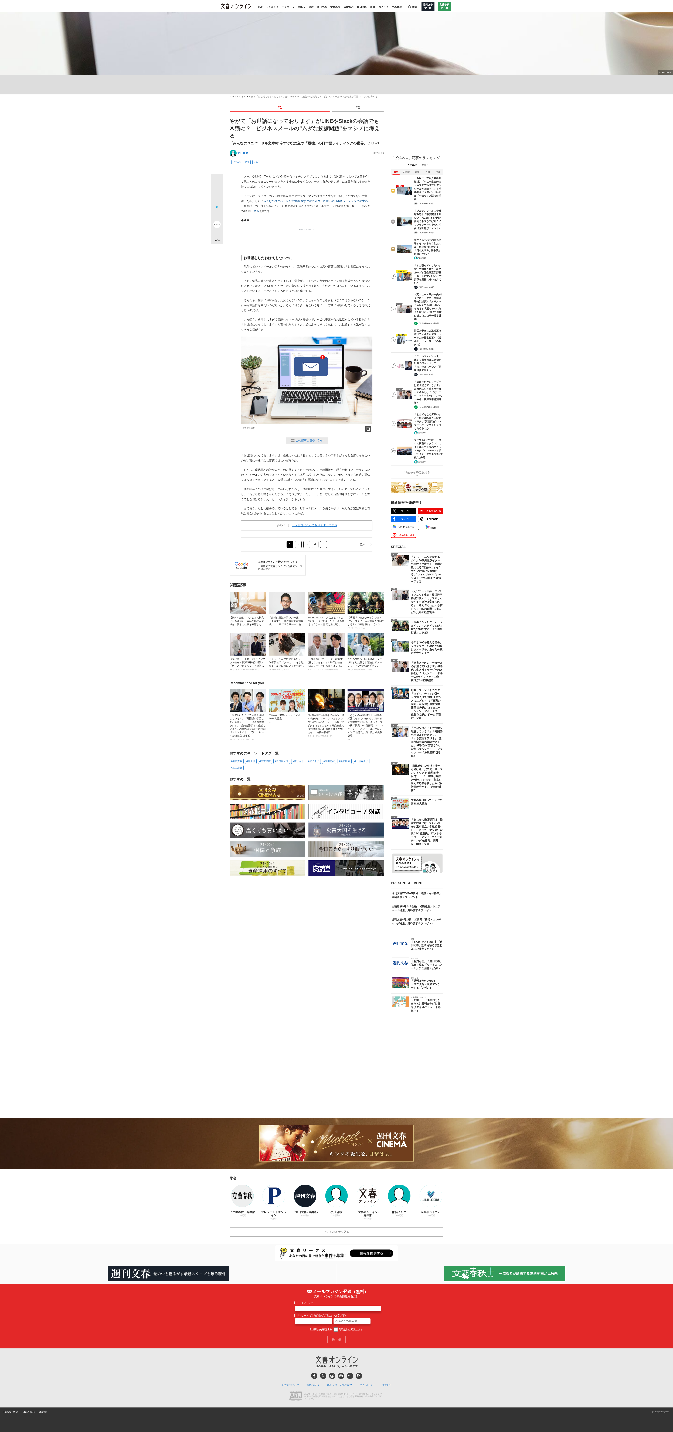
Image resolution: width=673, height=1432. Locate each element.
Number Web (11, 1411)
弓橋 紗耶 (422, 258)
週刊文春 (322, 7)
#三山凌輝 (236, 767)
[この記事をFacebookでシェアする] (217, 191)
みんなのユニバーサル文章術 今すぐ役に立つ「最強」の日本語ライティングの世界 (315, 201)
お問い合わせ (313, 1385)
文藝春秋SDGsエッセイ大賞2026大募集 (284, 718)
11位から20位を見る (417, 472)
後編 (256, 211)
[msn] (350, 1376)
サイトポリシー (367, 1385)
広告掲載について (290, 1385)
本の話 (43, 1411)
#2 (358, 107)
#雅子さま (298, 761)
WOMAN (349, 7)
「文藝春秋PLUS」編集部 (428, 323)
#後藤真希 (236, 761)
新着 (260, 7)
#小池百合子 (361, 761)
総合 (425, 164)
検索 (414, 7)
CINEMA (362, 7)
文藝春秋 (335, 7)
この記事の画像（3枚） (310, 440)
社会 (256, 162)
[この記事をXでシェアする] (217, 181)
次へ (363, 544)
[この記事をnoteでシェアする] (217, 225)
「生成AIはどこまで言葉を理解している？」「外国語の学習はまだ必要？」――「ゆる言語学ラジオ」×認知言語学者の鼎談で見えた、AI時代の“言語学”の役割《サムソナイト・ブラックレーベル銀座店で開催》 (248, 727)
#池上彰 (250, 761)
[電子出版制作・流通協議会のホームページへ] (295, 1396)
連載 (311, 7)
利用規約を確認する (321, 1329)
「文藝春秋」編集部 (426, 203)
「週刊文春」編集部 (426, 287)
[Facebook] (314, 1376)
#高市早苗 (265, 761)
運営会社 (386, 1385)
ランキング (272, 7)
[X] (323, 1376)
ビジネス (241, 96)
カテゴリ (287, 7)
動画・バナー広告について (339, 1385)
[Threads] (332, 1376)
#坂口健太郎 (281, 761)
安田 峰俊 (242, 153)
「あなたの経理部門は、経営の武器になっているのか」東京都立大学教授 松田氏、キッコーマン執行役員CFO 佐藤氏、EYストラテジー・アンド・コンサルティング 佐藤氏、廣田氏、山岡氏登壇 (366, 727)
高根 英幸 (422, 433)
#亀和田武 (344, 761)
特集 (300, 7)
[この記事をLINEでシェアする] (217, 214)
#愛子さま (313, 761)
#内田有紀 (329, 761)
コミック (383, 7)
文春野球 (397, 7)
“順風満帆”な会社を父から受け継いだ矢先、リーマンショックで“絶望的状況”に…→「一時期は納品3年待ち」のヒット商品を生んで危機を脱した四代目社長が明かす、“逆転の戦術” (326, 725)
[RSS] (359, 1376)
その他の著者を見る (336, 1231)
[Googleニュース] (341, 1376)
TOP (232, 96)
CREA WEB (28, 1411)
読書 (372, 7)
